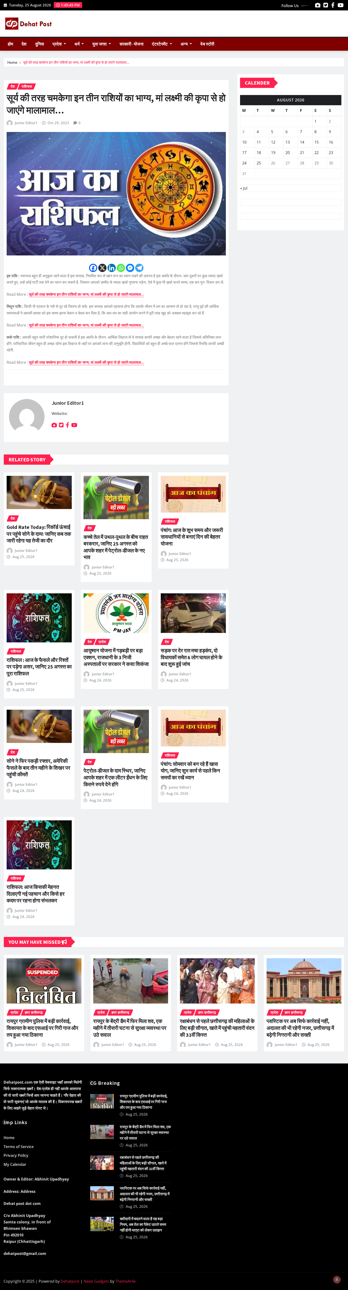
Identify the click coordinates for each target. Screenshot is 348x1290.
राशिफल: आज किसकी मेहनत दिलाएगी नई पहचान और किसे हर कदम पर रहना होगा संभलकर (36, 894)
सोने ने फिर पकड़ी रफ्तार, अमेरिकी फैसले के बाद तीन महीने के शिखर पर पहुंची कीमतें (38, 768)
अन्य (185, 44)
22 (316, 152)
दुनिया (39, 44)
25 (259, 163)
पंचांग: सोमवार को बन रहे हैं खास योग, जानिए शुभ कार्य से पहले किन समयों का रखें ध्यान (190, 771)
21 (302, 152)
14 (302, 142)
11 (259, 142)
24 (244, 163)
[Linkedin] (111, 268)
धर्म (77, 44)
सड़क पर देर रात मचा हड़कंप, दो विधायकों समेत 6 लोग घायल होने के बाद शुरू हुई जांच (191, 657)
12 (273, 142)
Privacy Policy (16, 1155)
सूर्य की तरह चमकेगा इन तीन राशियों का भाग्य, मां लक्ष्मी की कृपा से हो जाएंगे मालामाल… (76, 62)
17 (244, 152)
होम (10, 44)
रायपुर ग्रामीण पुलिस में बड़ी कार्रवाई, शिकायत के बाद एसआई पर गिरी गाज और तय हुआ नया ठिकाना (42, 1028)
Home (12, 62)
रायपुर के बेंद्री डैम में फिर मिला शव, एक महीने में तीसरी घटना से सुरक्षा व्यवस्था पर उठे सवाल (129, 1028)
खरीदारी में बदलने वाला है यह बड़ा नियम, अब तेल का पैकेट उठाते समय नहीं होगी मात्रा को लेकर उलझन (143, 1224)
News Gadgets (96, 1281)
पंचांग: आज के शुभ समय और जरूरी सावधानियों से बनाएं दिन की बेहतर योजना (192, 537)
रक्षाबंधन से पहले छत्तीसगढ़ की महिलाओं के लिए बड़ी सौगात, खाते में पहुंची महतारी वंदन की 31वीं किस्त (217, 1028)
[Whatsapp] (121, 268)
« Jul (243, 188)
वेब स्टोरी (207, 44)
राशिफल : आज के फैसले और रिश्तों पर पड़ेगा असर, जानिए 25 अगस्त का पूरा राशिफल (39, 667)
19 (273, 152)
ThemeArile (125, 1281)
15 (316, 142)
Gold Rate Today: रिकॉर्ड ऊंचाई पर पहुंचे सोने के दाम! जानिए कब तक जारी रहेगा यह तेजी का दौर (39, 534)
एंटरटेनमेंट (160, 44)
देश (24, 44)
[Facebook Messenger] (130, 268)
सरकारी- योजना (131, 44)
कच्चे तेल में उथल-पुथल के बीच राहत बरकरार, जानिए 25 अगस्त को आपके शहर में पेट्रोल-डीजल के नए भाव (116, 547)
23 (331, 152)
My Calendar (15, 1164)
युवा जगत (99, 44)
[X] (102, 268)
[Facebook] (93, 268)
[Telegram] (139, 268)
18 (259, 152)
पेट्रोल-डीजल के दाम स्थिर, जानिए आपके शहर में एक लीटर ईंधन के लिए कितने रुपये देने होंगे (115, 777)
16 (331, 142)
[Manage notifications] (337, 1279)
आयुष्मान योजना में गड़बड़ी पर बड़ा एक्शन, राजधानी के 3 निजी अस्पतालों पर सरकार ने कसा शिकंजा (116, 657)
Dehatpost (70, 1281)
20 (288, 152)
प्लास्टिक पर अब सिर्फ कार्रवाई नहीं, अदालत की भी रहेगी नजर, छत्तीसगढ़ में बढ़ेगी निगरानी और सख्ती (300, 1028)
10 (244, 142)
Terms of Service (19, 1146)
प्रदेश (58, 44)
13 (288, 142)
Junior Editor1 (26, 122)
